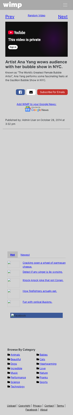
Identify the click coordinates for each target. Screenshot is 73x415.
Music (14, 372)
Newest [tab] (25, 254)
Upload (11, 405)
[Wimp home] (12, 5)
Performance (18, 377)
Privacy (37, 405)
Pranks (44, 377)
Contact (49, 405)
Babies (44, 354)
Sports (44, 382)
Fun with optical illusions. (37, 301)
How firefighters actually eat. (40, 290)
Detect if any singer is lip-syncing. (43, 271)
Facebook (31, 409)
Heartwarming (48, 363)
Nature (44, 372)
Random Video (36, 15)
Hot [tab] (12, 254)
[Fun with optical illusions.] (13, 303)
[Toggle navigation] (65, 5)
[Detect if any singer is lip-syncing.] (13, 273)
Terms (60, 405)
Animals (15, 354)
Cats (42, 359)
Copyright (24, 405)
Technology (18, 386)
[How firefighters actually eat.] (13, 293)
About (43, 409)
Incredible (16, 368)
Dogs (14, 363)
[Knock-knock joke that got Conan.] (13, 282)
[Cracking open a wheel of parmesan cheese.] (13, 264)
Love (43, 368)
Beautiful (16, 359)
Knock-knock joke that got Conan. (43, 280)
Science (15, 382)
